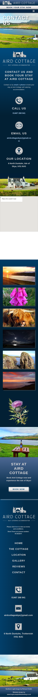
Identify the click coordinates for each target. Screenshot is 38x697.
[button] (19, 11)
